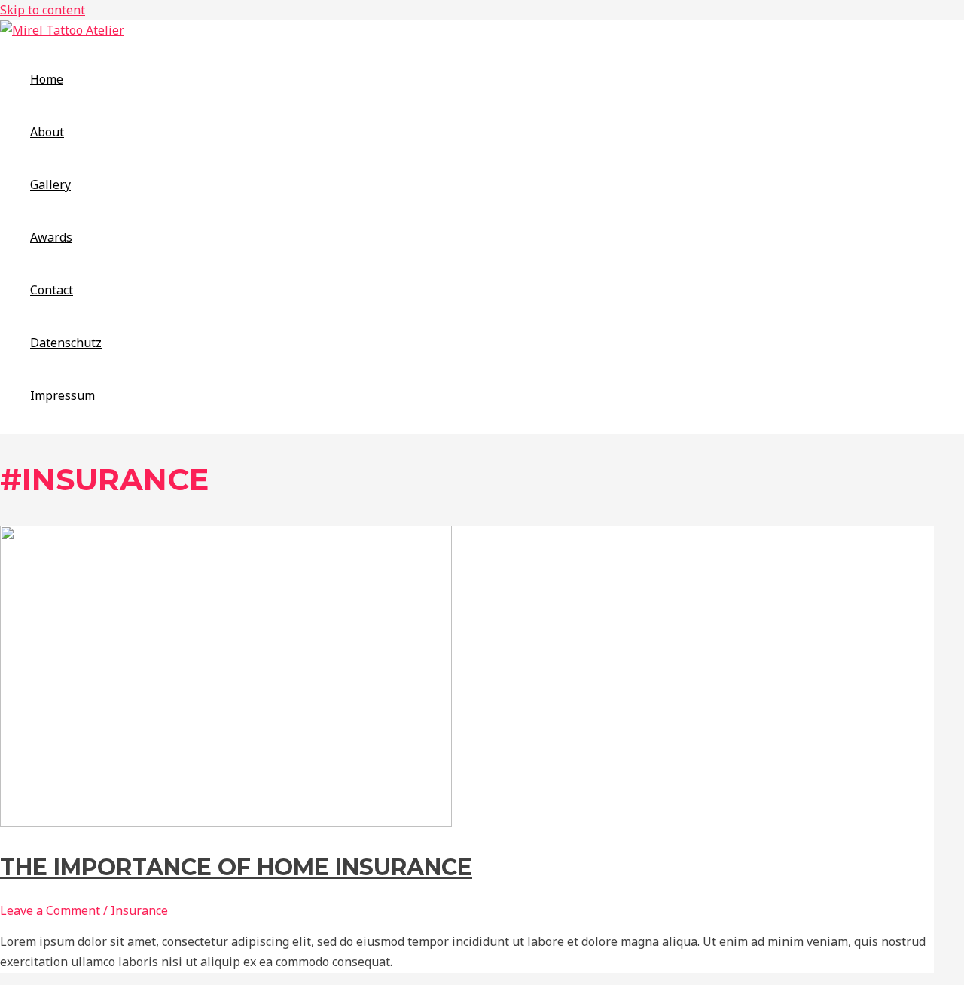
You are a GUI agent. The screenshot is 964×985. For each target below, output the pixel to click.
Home (46, 79)
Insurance (139, 910)
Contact (51, 290)
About (47, 132)
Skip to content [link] (42, 10)
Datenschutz (66, 342)
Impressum (62, 395)
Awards (51, 237)
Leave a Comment (50, 910)
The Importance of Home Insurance (236, 867)
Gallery (50, 184)
